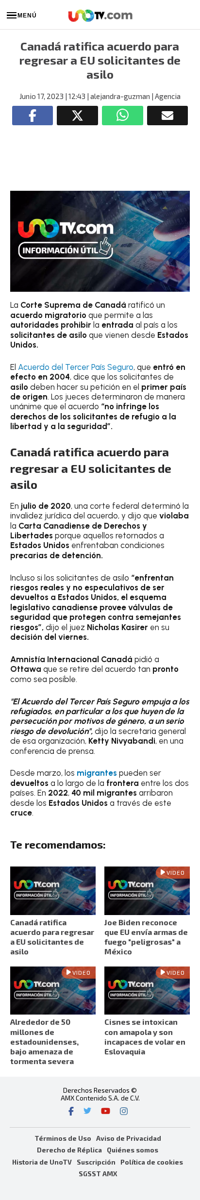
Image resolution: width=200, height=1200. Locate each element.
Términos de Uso (62, 1138)
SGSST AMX (98, 1173)
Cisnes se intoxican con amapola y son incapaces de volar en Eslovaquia (144, 1036)
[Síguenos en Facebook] (71, 1112)
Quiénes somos (132, 1150)
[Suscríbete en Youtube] (105, 1112)
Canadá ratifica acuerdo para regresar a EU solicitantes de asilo (52, 936)
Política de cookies (151, 1162)
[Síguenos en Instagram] (124, 1112)
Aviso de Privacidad (128, 1138)
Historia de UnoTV (42, 1162)
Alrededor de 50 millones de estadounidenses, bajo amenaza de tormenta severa (44, 1041)
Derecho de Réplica (69, 1150)
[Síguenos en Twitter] (87, 1112)
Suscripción (96, 1162)
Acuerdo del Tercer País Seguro (75, 367)
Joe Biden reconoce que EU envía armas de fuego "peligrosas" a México (146, 936)
